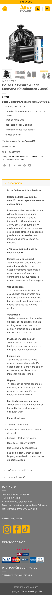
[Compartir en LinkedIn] (29, 165)
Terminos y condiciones (26, 587)
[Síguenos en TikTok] (26, 2)
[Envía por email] (19, 165)
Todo (13, 81)
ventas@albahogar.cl (21, 501)
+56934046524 (21, 494)
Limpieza (33, 156)
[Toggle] (4, 183)
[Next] (45, 43)
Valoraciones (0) (17, 477)
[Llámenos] (31, 2)
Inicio (5, 81)
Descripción (15, 183)
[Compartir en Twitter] (14, 165)
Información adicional (20, 470)
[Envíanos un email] (29, 2)
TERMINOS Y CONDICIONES (17, 575)
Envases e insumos (20, 156)
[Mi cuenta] (37, 8)
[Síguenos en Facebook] (20, 2)
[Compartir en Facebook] (9, 165)
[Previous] (6, 43)
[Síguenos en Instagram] (23, 2)
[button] (4, 8)
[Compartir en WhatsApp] (4, 165)
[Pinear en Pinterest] (24, 165)
